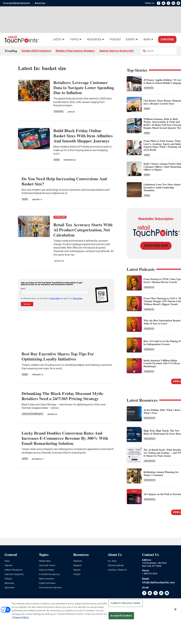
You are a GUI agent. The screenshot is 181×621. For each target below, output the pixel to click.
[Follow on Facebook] (158, 3)
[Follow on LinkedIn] (163, 3)
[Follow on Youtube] (178, 3)
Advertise (40, 3)
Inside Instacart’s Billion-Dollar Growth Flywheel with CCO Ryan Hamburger (162, 363)
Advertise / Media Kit (117, 570)
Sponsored (9, 588)
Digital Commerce (47, 583)
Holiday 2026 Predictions (36, 50)
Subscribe (167, 39)
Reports (76, 570)
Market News (45, 561)
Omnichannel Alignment (50, 588)
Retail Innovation (46, 579)
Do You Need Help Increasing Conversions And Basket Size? (64, 181)
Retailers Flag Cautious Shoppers (75, 50)
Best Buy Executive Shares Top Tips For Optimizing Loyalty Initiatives (58, 356)
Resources (94, 39)
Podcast (115, 39)
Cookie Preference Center (125, 603)
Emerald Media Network (16, 3)
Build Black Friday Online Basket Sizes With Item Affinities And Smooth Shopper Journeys (83, 135)
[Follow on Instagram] (173, 3)
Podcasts (149, 287)
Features (58, 111)
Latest (57, 39)
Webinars (77, 561)
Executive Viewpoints (32, 414)
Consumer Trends (47, 565)
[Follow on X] (168, 3)
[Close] (175, 609)
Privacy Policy (20, 617)
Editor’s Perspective (13, 570)
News (56, 160)
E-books (77, 574)
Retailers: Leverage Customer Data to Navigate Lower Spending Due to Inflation (83, 87)
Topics (74, 39)
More (147, 39)
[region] (90, 609)
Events (130, 39)
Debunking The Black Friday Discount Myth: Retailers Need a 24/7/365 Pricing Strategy (63, 396)
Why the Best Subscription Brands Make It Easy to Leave (162, 322)
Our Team (112, 561)
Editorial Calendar (116, 565)
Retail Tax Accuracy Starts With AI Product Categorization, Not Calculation (82, 229)
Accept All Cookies (121, 615)
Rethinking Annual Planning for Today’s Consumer (161, 473)
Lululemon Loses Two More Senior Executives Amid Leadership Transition (162, 187)
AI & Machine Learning (49, 574)
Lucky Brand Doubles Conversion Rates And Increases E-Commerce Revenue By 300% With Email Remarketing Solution (65, 438)
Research (77, 565)
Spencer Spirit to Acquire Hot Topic (120, 50)
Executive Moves (46, 570)
